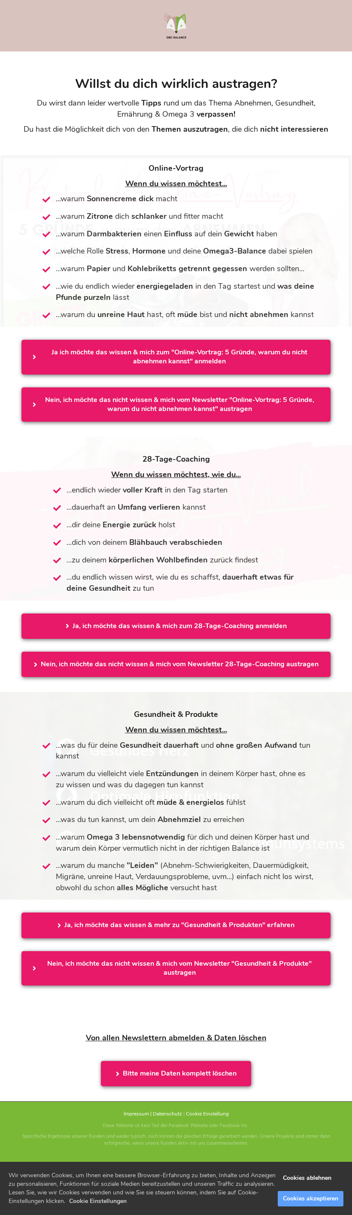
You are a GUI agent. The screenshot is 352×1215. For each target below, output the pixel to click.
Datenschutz (167, 1113)
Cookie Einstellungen (98, 1201)
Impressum (136, 1113)
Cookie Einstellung (207, 1113)
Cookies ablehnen (307, 1178)
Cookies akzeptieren (310, 1198)
